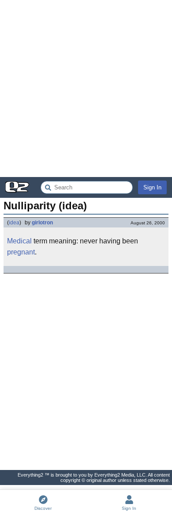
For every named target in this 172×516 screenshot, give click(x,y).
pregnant (21, 252)
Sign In (152, 187)
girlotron (42, 222)
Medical (19, 241)
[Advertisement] (86, 88)
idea (14, 222)
